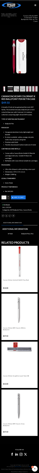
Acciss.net (18, 466)
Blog (20, 471)
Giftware (9, 13)
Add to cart (19, 197)
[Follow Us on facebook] (12, 454)
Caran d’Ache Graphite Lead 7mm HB (16, 376)
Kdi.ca (30, 466)
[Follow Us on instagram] (21, 454)
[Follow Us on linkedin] (16, 454)
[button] (33, 31)
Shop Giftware (14, 471)
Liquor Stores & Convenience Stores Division (16, 469)
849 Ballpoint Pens (16, 210)
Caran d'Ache (27, 210)
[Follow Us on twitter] (25, 454)
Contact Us (25, 471)
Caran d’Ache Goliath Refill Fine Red (16, 280)
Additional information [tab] (12, 222)
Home (3, 13)
